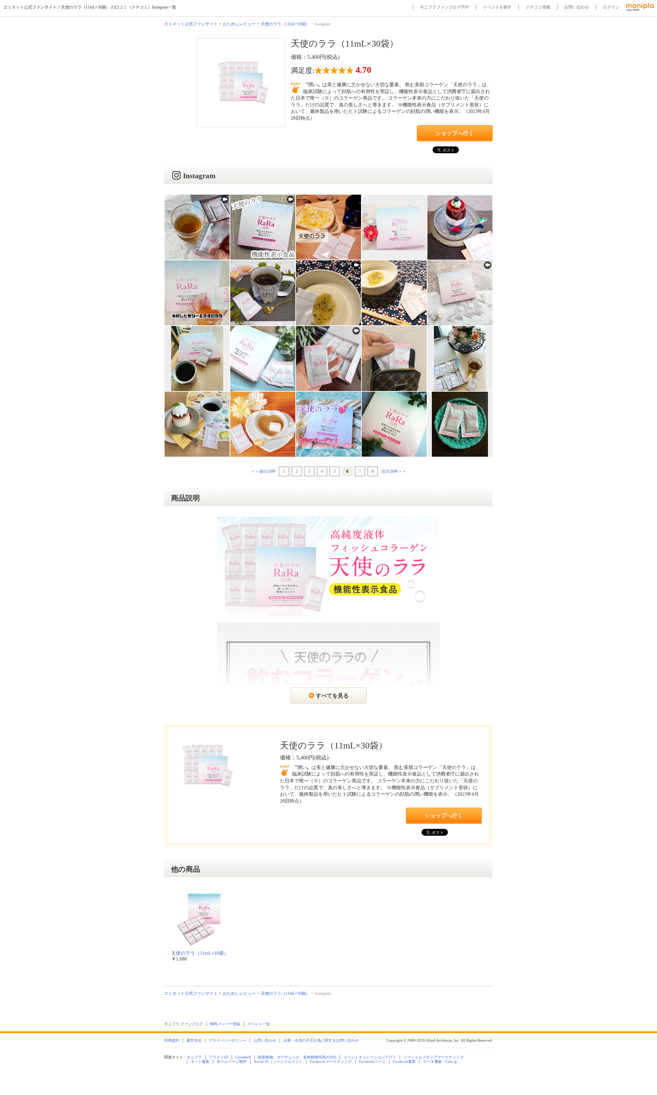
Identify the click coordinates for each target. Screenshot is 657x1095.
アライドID (218, 1057)
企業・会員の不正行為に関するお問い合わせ (321, 1040)
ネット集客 (200, 1061)
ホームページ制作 (232, 1061)
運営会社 (194, 1040)
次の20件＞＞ (394, 471)
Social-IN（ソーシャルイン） (278, 1061)
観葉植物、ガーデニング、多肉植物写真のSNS (297, 1057)
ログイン (611, 7)
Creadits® (243, 1057)
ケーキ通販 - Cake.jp (440, 1061)
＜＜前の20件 (263, 471)
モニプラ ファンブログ (183, 1024)
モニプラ (194, 1057)
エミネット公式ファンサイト (191, 24)
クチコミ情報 (538, 7)
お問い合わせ (576, 7)
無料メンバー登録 (225, 1024)
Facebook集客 (404, 1061)
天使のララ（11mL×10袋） (200, 953)
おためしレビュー (239, 24)
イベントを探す (497, 7)
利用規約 (171, 1040)
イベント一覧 (258, 1024)
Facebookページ (372, 1061)
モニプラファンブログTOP (444, 7)
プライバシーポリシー (227, 1040)
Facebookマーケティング (331, 1061)
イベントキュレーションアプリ (370, 1057)
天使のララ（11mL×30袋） (285, 24)
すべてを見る (332, 696)
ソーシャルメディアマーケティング (433, 1057)
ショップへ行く (455, 133)
